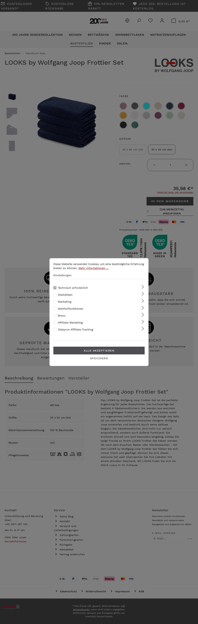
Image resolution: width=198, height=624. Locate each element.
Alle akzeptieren (99, 350)
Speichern (99, 358)
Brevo (61, 315)
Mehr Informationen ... (93, 268)
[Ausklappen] (143, 287)
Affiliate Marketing (70, 322)
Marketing (64, 301)
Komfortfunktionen (70, 308)
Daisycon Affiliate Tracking (75, 329)
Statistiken (65, 294)
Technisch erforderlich (73, 287)
